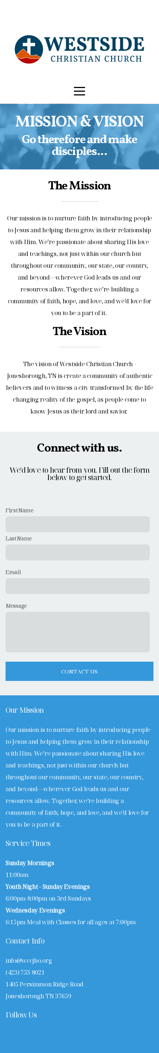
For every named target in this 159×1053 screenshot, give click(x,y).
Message (16, 605)
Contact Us (79, 671)
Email (13, 572)
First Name (20, 510)
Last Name (19, 538)
